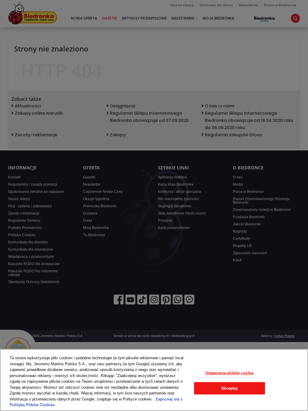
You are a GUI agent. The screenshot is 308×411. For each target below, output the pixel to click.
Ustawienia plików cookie (229, 373)
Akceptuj (229, 388)
